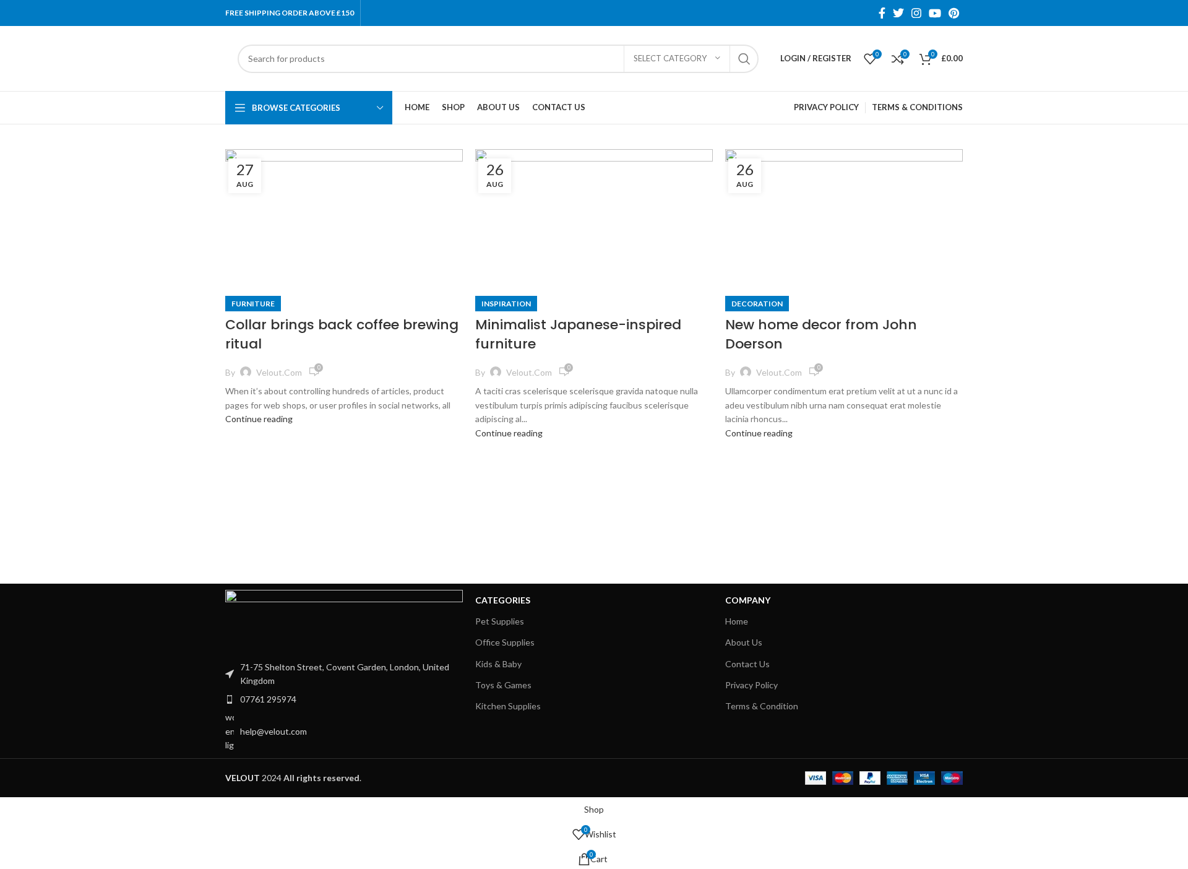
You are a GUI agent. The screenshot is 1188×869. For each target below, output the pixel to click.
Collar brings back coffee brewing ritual (341, 334)
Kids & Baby (498, 664)
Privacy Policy (751, 685)
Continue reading (259, 418)
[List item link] (344, 699)
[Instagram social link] (916, 13)
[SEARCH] (744, 59)
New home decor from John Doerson (821, 334)
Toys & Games (503, 685)
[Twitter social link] (898, 13)
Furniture (253, 303)
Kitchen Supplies (508, 706)
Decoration (757, 303)
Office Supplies (505, 642)
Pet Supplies (499, 621)
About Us (743, 642)
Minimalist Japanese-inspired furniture (578, 334)
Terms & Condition (761, 706)
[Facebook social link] (882, 13)
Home (736, 621)
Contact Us (747, 664)
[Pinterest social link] (954, 13)
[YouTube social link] (935, 13)
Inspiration (506, 303)
